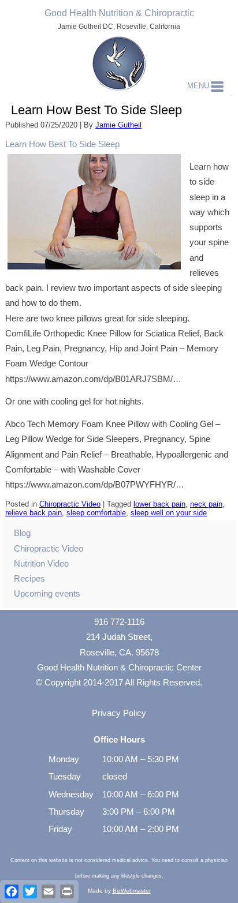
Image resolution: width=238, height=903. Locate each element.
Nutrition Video (41, 563)
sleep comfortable (96, 512)
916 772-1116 (119, 622)
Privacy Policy (119, 713)
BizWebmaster (132, 890)
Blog (22, 533)
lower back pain (159, 504)
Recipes (29, 578)
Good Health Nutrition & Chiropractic (119, 13)
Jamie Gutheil (118, 125)
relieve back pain (33, 512)
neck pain (206, 504)
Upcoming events (47, 593)
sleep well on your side (169, 512)
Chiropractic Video (70, 504)
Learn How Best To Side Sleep (62, 144)
